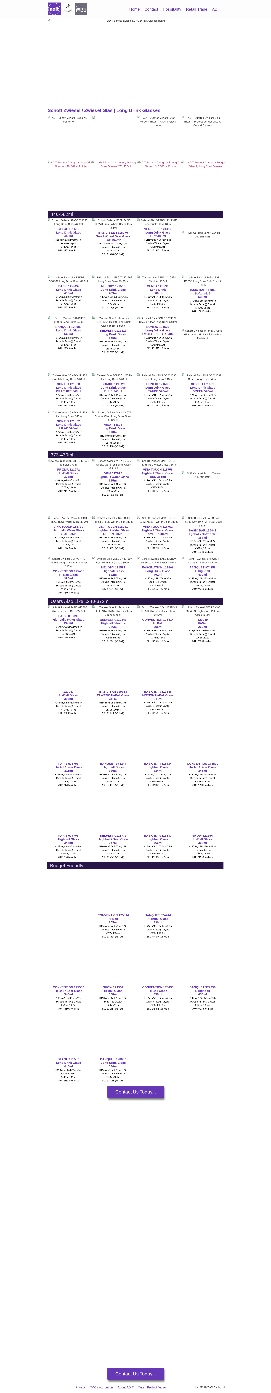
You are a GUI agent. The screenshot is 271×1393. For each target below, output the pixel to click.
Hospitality (172, 9)
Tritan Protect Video (152, 1387)
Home (134, 9)
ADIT (216, 9)
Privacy (80, 1387)
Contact (151, 9)
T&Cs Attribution (101, 1387)
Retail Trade (196, 9)
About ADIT (126, 1387)
